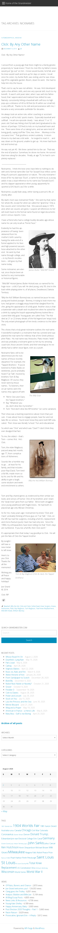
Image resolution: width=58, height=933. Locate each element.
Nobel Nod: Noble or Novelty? (19, 683)
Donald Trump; (39, 834)
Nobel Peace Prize (45, 852)
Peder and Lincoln (13, 695)
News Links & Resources (16, 900)
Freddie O (10, 689)
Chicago (26, 830)
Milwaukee (16, 851)
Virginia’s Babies (12, 668)
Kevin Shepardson (27, 847)
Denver (27, 834)
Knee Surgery (45, 606)
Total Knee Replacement (45, 608)
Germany (49, 838)
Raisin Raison (11, 912)
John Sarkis (36, 843)
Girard (3, 844)
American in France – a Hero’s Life (20, 710)
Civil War (35, 830)
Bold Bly (9, 680)
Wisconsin (7, 872)
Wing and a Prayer (13, 707)
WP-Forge (28, 928)
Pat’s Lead (10, 662)
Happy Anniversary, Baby (16, 906)
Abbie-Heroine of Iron (15, 674)
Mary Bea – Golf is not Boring (18, 713)
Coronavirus (7, 834)
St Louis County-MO (22, 863)
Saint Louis (45, 857)
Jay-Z (26, 844)
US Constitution (24, 868)
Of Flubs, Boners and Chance (18, 885)
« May (4, 811)
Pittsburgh (31, 857)
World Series (20, 872)
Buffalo (11, 831)
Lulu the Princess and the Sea (18, 701)
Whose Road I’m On (14, 657)
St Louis (8, 862)
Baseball (7, 606)
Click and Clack (25, 606)
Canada (17, 830)
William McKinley (42, 868)
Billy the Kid (15, 606)
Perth (24, 857)
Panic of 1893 (5, 858)
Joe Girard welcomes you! (17, 888)
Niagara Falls (30, 852)
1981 (42, 826)
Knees (53, 606)
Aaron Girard (50, 826)
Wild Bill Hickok (6, 611)
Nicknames (5, 608)
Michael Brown (42, 847)
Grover (8, 686)
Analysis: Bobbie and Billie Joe (18, 894)
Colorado (44, 830)
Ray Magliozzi (19, 608)
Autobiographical (7, 38)
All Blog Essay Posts (14, 897)
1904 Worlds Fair (26, 825)
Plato (12, 608)
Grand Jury (9, 844)
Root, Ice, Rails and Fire (16, 672)
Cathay (9, 665)
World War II (34, 872)
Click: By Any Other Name (20, 44)
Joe (21, 49)
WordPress (40, 928)
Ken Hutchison (10, 847)
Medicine (18, 38)
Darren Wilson (18, 835)
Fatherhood (35, 606)
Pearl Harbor (16, 857)
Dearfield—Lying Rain (15, 659)
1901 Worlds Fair (6, 826)
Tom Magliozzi (30, 608)
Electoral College (25, 838)
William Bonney (18, 611)
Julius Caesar (50, 843)
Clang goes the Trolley (15, 891)
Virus (33, 868)
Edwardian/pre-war (9, 838)
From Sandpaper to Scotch (17, 677)
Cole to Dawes (12, 692)
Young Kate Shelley (14, 903)
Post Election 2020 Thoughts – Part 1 (21, 909)
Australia (5, 830)
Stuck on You (11, 698)
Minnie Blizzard (12, 704)
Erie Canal (37, 838)
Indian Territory (19, 844)
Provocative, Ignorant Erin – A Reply (21, 915)
